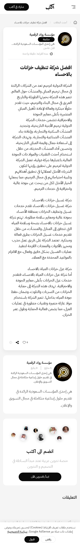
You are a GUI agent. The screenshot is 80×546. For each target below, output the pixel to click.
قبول (32, 539)
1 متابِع (48, 368)
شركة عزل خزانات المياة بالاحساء (45, 274)
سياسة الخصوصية (17, 531)
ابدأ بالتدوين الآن (40, 477)
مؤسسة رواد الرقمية (42, 34)
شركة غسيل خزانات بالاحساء (41, 220)
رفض (48, 539)
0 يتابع (34, 368)
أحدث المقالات (60, 22)
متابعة (46, 39)
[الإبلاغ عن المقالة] (10, 342)
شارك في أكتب (16, 7)
